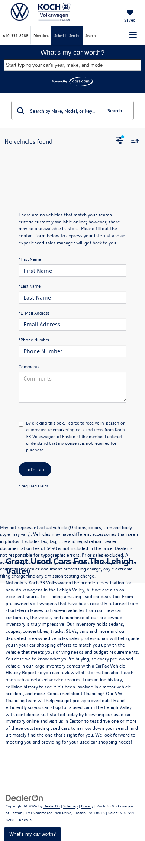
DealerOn (52, 806)
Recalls (25, 819)
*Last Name (30, 286)
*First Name (30, 259)
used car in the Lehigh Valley (102, 707)
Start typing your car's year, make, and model (55, 65)
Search (114, 110)
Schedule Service (67, 35)
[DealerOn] (25, 797)
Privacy (87, 806)
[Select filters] (119, 141)
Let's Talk (35, 469)
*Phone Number (34, 340)
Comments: (30, 366)
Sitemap (70, 806)
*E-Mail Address (34, 313)
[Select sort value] (133, 141)
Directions (41, 35)
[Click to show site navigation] (133, 35)
